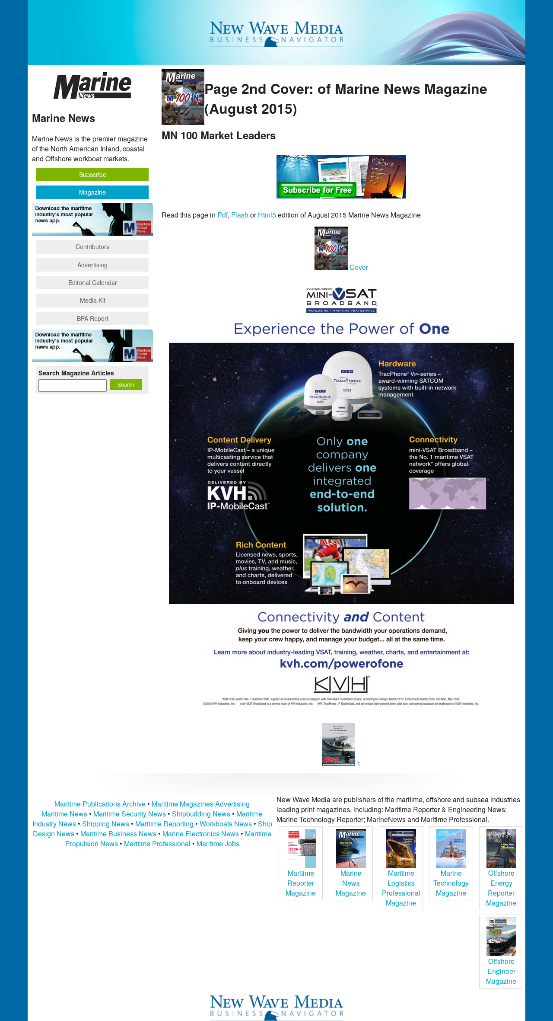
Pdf (222, 215)
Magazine (92, 192)
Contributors (92, 246)
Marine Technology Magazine (451, 883)
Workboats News (226, 824)
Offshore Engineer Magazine (501, 971)
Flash (239, 215)
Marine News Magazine (351, 883)
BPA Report (92, 318)
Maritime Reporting (164, 824)
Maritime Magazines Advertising (201, 804)
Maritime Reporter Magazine (301, 883)
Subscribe (92, 174)
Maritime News (64, 814)
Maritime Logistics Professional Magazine (401, 888)
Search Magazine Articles (76, 372)
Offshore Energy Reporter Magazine (501, 888)
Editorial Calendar (92, 282)
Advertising (92, 264)
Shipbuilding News (201, 814)
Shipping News (105, 824)
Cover (358, 267)
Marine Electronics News (200, 834)
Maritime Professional (157, 843)
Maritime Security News (129, 814)
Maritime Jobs (218, 843)
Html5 (267, 215)
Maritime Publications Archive (100, 804)
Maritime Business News (119, 834)
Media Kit (92, 300)
